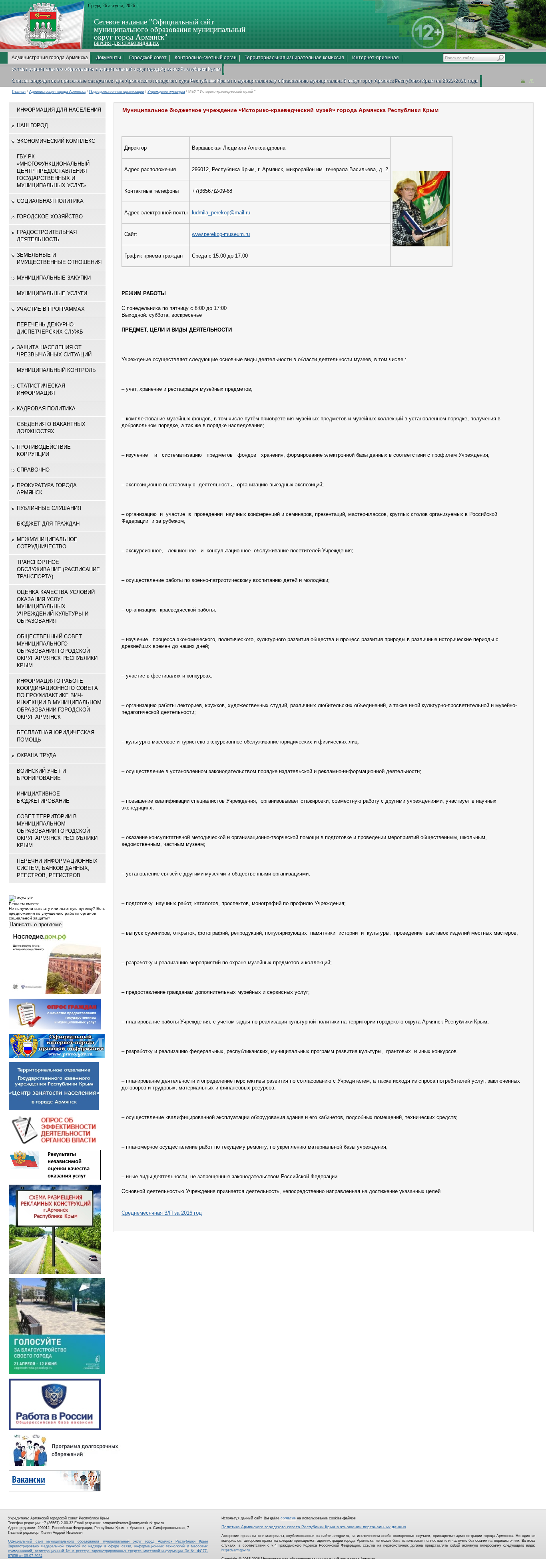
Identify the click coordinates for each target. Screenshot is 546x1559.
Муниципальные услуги (52, 293)
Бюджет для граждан (48, 524)
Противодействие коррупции (44, 450)
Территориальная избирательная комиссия (294, 57)
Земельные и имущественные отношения (59, 258)
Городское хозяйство (50, 217)
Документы (108, 57)
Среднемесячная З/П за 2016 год (162, 1213)
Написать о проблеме (36, 924)
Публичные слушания (49, 508)
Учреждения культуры (166, 92)
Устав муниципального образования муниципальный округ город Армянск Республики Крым (116, 69)
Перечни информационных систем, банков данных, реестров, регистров (57, 868)
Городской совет (148, 57)
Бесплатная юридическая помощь (55, 736)
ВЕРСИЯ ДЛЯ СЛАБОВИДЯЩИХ (126, 43)
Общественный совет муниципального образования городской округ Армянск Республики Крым (57, 651)
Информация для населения (59, 110)
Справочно (33, 470)
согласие (288, 1518)
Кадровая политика (46, 409)
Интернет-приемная (375, 57)
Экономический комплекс (56, 141)
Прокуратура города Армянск (47, 489)
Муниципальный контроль (56, 370)
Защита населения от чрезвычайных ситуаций (54, 351)
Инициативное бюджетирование (43, 797)
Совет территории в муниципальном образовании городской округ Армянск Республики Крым (57, 830)
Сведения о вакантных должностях (51, 427)
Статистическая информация (41, 389)
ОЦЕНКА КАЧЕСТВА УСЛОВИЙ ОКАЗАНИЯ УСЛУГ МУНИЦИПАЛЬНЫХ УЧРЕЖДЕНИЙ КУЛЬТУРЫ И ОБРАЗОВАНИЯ (56, 606)
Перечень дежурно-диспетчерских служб (50, 328)
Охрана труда (36, 755)
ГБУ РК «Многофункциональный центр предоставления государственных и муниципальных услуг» (53, 171)
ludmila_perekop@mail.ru (221, 213)
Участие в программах (51, 309)
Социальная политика (50, 201)
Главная (19, 92)
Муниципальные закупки (54, 278)
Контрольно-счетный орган (206, 57)
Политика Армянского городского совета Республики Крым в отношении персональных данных (313, 1527)
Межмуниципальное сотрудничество (47, 543)
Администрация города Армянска (50, 57)
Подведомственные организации (116, 92)
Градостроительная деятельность (47, 235)
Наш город (32, 125)
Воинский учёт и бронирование (41, 774)
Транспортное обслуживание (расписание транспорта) (58, 569)
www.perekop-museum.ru (221, 234)
